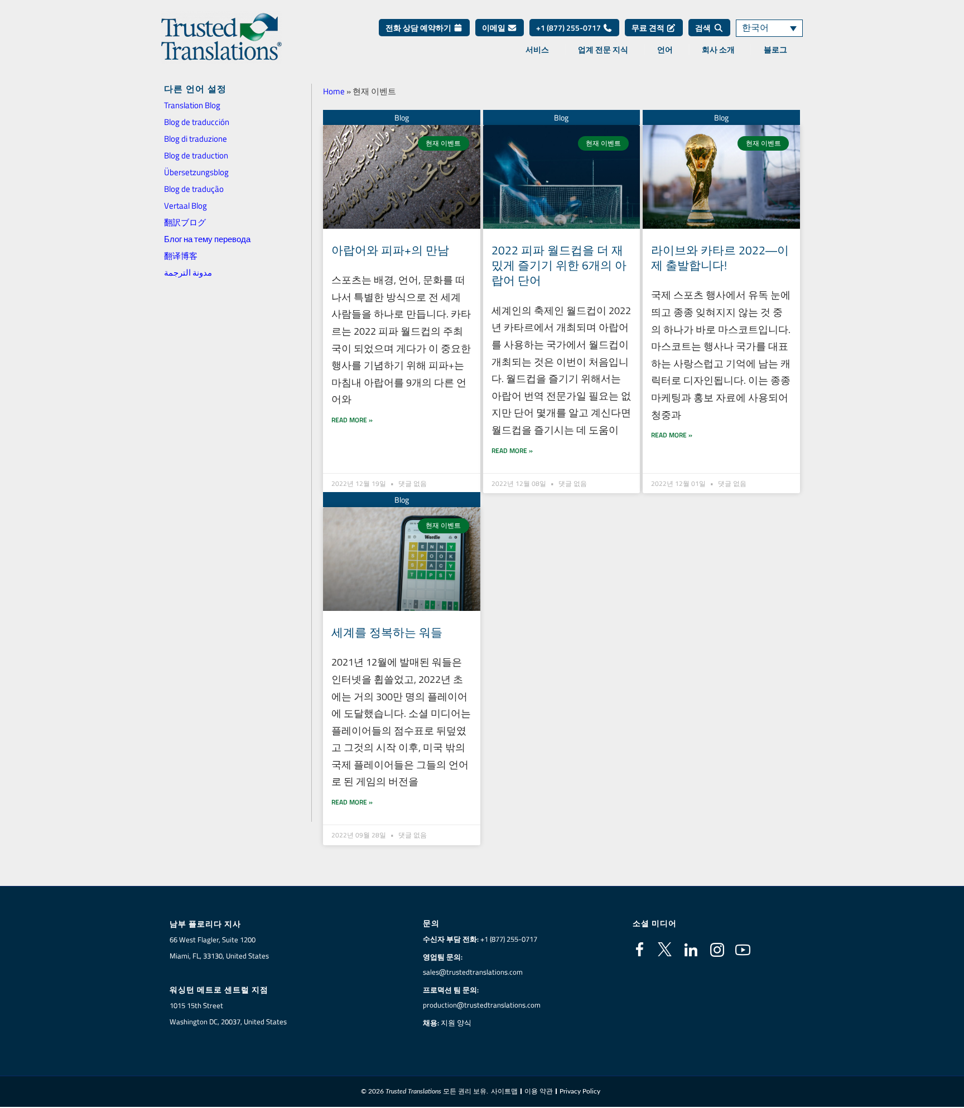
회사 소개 (718, 49)
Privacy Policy (580, 1091)
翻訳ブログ (185, 222)
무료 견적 (649, 27)
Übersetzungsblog (196, 172)
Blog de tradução (194, 188)
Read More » (352, 420)
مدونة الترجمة (188, 272)
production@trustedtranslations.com (482, 1004)
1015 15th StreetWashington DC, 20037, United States (228, 1013)
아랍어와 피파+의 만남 (390, 250)
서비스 (537, 49)
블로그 (775, 49)
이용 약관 (538, 1091)
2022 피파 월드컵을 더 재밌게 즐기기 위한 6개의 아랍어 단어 (558, 265)
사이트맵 (504, 1091)
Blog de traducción (196, 121)
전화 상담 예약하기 (419, 27)
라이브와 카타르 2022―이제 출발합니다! (720, 257)
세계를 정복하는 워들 (386, 632)
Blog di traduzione (195, 138)
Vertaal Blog (185, 205)
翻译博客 (180, 255)
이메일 (494, 27)
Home (334, 91)
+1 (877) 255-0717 (569, 27)
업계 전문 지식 (603, 49)
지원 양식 (456, 1022)
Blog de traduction (196, 155)
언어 (665, 49)
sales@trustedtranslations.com (473, 971)
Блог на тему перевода (207, 239)
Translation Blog (192, 105)
